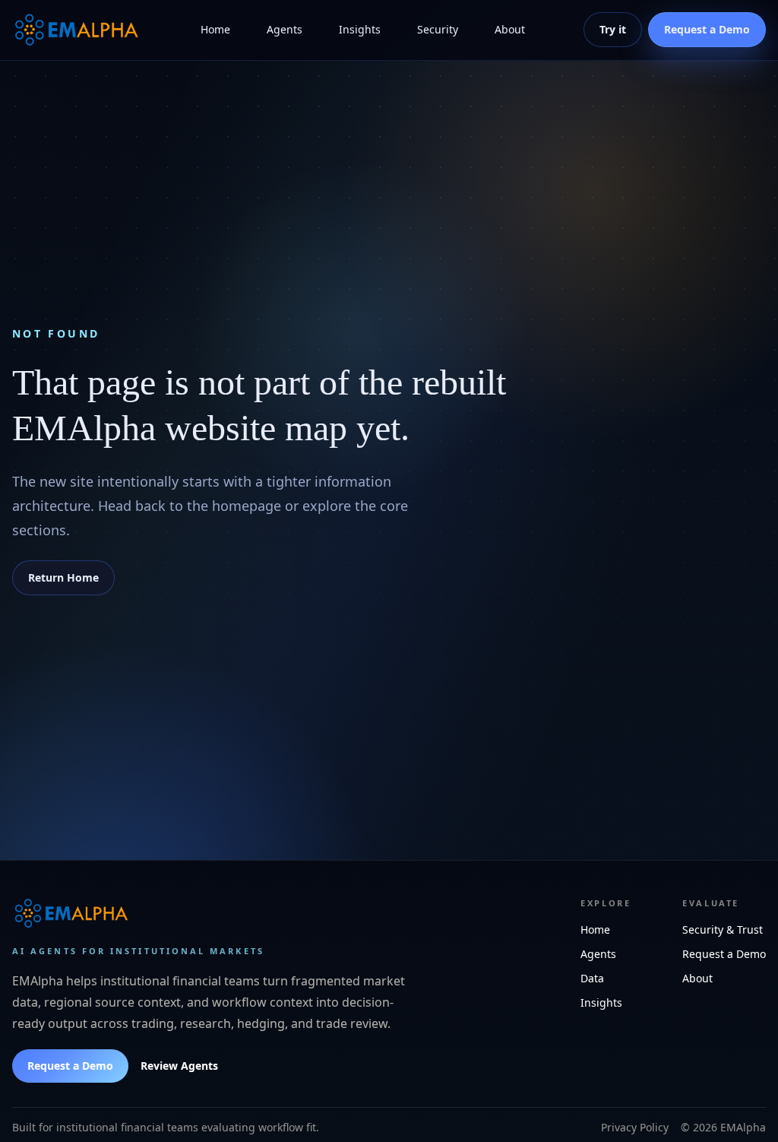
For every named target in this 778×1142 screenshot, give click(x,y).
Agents (284, 29)
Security (437, 29)
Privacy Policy (635, 1127)
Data (592, 978)
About (510, 29)
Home (215, 29)
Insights (360, 29)
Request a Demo (70, 1065)
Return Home (63, 577)
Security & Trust (722, 929)
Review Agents (179, 1065)
